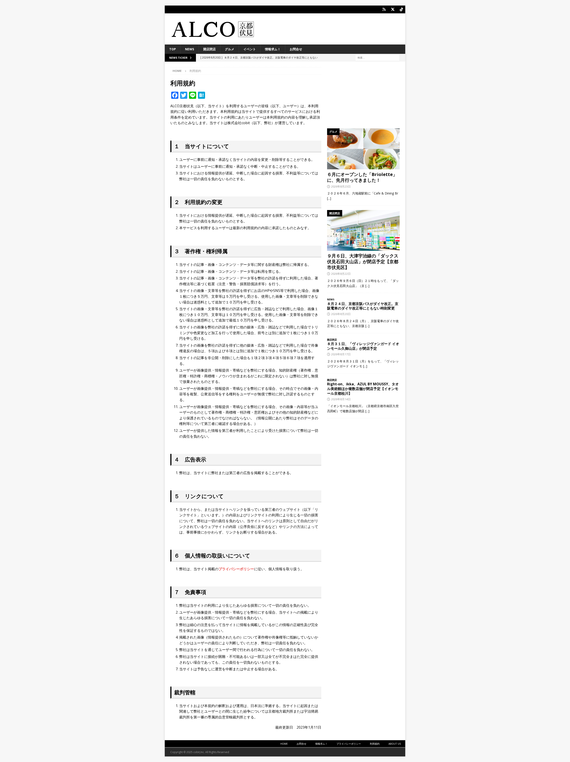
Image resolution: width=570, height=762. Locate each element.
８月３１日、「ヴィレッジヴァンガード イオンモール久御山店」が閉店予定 (363, 346)
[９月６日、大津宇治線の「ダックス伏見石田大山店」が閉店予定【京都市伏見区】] (363, 230)
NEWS (189, 49)
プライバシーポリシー (236, 568)
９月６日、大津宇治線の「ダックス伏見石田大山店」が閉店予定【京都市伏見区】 (362, 261)
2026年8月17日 (341, 354)
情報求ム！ (273, 49)
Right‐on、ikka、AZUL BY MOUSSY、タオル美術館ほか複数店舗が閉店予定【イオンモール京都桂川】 (363, 389)
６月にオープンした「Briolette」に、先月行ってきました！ (362, 177)
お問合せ (296, 49)
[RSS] (384, 9)
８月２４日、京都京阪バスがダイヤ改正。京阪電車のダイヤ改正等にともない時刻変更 (362, 306)
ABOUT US (395, 743)
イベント (249, 49)
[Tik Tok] (401, 9)
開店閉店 (209, 49)
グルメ (229, 49)
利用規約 (375, 743)
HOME (284, 743)
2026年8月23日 (341, 186)
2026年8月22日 (341, 274)
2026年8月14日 (341, 399)
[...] (329, 198)
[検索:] (377, 57)
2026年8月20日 (341, 314)
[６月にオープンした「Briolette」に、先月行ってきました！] (363, 148)
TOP (172, 49)
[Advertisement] (363, 95)
